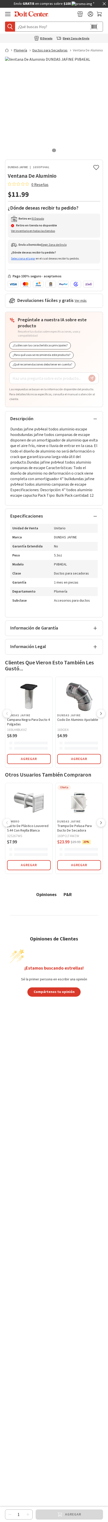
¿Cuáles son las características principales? (40, 345)
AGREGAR (29, 759)
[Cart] (100, 14)
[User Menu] (90, 14)
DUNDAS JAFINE (18, 167)
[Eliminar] (9, 1514)
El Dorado (46, 39)
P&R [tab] (68, 894)
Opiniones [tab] (46, 894)
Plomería (20, 50)
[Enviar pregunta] (91, 378)
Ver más (81, 300)
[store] (80, 14)
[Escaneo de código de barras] (94, 27)
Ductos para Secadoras (50, 50)
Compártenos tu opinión (54, 991)
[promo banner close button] (104, 4)
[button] (7, 714)
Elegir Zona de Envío (76, 39)
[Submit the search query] (10, 27)
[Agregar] (27, 1514)
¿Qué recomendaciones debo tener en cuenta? (42, 364)
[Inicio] (9, 50)
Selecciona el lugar (23, 259)
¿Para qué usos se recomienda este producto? (41, 355)
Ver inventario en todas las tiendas (33, 231)
